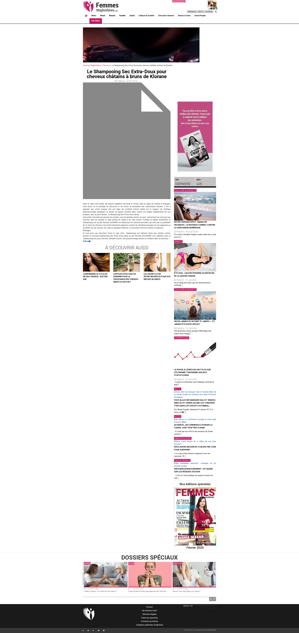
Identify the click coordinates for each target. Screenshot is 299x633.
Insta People (200, 15)
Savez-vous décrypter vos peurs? (186, 591)
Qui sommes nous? (149, 610)
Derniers (182, 182)
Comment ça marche (149, 621)
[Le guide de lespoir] (195, 137)
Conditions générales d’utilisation (149, 625)
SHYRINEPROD (211, 630)
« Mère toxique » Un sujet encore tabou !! (99, 591)
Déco (200, 11)
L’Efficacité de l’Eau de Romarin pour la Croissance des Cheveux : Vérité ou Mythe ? (126, 278)
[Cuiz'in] (211, 4)
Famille (122, 15)
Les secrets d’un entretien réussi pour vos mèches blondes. (157, 276)
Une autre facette (166, 15)
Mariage (192, 11)
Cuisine (208, 11)
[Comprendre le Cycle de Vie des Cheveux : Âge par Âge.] (96, 262)
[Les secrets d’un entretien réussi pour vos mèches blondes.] (157, 262)
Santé (132, 15)
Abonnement (179, 1)
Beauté (112, 15)
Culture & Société (146, 15)
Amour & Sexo (184, 15)
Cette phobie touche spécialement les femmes (147, 591)
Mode (102, 15)
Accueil (86, 15)
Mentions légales (149, 614)
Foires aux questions (149, 618)
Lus (199, 182)
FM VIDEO (95, 21)
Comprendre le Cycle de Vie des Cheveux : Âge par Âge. (95, 276)
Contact (149, 607)
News (93, 15)
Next (174, 141)
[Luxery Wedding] (195, 516)
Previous (79, 141)
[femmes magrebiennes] (104, 6)
